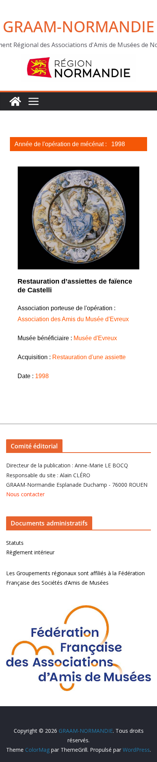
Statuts (15, 542)
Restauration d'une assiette (89, 357)
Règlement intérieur (30, 552)
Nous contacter (25, 494)
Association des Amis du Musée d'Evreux (73, 319)
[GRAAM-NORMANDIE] (15, 101)
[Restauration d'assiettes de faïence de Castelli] (78, 217)
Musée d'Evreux (95, 338)
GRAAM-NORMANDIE (78, 26)
